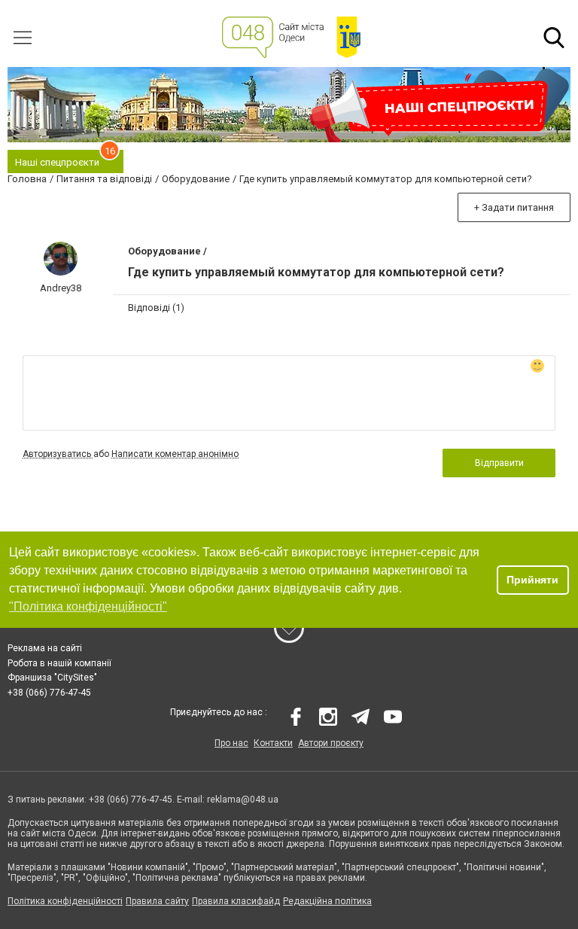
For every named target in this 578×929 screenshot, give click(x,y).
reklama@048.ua (242, 799)
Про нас (231, 743)
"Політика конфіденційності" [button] (88, 606)
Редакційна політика (327, 901)
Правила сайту (157, 901)
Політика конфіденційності (65, 901)
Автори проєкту (331, 743)
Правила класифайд (236, 901)
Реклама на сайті (45, 648)
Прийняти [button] (532, 580)
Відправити (499, 463)
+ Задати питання (514, 207)
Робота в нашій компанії (59, 663)
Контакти (273, 743)
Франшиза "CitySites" (52, 677)
